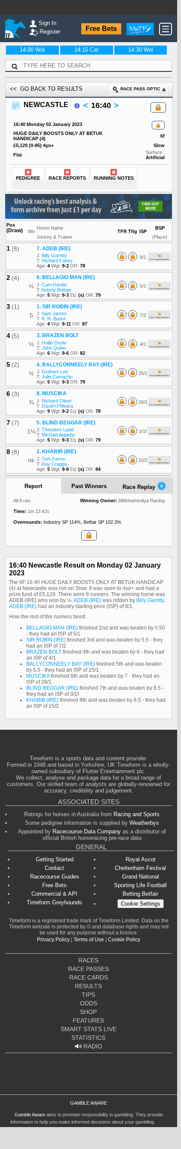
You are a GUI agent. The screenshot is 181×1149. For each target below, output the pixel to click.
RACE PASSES (88, 968)
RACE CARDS (88, 977)
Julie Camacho (57, 376)
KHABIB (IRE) (42, 700)
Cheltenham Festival (140, 868)
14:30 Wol (140, 49)
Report (33, 486)
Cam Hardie (54, 284)
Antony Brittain (56, 289)
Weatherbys (144, 823)
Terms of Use (89, 940)
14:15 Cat (86, 49)
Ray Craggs (54, 464)
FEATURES (88, 1020)
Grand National (140, 876)
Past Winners (89, 486)
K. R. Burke (54, 318)
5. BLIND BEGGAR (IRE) (66, 423)
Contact (54, 868)
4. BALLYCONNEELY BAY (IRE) (75, 365)
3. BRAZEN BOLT (58, 335)
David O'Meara (57, 406)
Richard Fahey (57, 260)
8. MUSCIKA (52, 393)
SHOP (88, 1011)
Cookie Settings (140, 903)
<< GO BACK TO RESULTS (46, 89)
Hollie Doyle (54, 342)
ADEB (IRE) (87, 600)
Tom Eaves (53, 458)
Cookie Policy (124, 940)
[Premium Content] (158, 125)
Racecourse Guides (54, 876)
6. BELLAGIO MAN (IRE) (66, 277)
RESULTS (88, 986)
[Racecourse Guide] (77, 105)
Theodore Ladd (58, 429)
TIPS (88, 994)
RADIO (92, 1046)
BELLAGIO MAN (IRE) (52, 628)
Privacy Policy (53, 940)
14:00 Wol (32, 49)
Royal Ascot (141, 859)
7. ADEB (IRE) (54, 249)
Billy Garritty (54, 255)
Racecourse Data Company (86, 831)
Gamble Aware (30, 1114)
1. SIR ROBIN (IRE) (59, 307)
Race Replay (140, 487)
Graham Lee (55, 371)
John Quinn (54, 347)
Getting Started (55, 859)
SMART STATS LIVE (89, 1029)
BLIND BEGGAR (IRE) (52, 688)
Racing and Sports (137, 814)
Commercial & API (54, 894)
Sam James (54, 313)
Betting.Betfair (140, 894)
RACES (88, 960)
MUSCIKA (37, 676)
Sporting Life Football (140, 885)
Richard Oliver (57, 400)
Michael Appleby (58, 434)
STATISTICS (88, 1037)
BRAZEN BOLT (43, 652)
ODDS (88, 1003)
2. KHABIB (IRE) (56, 452)
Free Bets (101, 28)
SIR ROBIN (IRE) (46, 640)
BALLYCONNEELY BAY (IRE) (60, 664)
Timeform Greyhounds (54, 902)
